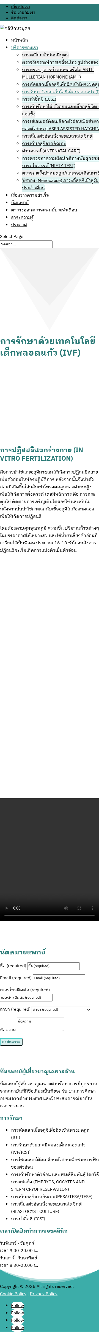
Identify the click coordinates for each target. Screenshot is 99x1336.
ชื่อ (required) (13, 966)
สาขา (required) (15, 1009)
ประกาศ (19, 225)
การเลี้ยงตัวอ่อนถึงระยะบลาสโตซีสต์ (57, 136)
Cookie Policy (13, 1294)
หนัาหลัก (19, 40)
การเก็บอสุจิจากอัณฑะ (44, 143)
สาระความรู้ (22, 217)
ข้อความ (8, 1030)
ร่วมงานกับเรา (23, 12)
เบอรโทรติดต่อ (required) (25, 990)
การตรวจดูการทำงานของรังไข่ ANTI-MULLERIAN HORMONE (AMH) (58, 73)
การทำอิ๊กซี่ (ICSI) (39, 99)
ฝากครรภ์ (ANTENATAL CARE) (51, 151)
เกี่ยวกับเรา (20, 7)
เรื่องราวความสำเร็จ (30, 195)
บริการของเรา (24, 47)
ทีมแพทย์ (20, 203)
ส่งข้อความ (11, 1042)
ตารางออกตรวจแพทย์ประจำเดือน (44, 210)
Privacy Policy (43, 1294)
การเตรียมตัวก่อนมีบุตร (45, 55)
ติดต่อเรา (19, 18)
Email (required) (16, 978)
